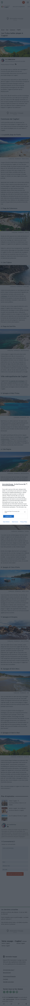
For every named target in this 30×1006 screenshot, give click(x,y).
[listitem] (15, 512)
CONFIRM (8, 516)
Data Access (15, 521)
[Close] (27, 484)
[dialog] (15, 503)
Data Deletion (6, 521)
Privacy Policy (23, 521)
